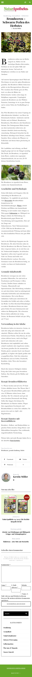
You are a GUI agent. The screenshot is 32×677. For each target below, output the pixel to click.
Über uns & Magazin (10, 648)
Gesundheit (16, 16)
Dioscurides (8, 200)
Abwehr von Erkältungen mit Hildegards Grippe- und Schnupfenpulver (16, 531)
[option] (16, 509)
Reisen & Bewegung (10, 640)
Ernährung (7, 16)
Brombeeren (4, 450)
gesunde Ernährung (14, 450)
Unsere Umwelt (8, 652)
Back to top (15, 673)
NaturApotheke (15, 440)
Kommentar (5, 565)
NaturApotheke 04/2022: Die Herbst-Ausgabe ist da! (16, 520)
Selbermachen (8, 644)
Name (3, 585)
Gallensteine (13, 213)
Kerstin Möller (17, 28)
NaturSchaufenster (9, 636)
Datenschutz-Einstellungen (16, 668)
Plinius (19, 205)
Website (24, 585)
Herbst (22, 450)
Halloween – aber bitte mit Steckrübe (16, 540)
